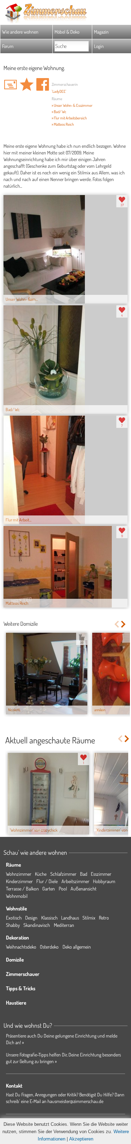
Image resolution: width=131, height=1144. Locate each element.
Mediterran (64, 925)
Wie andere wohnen (20, 32)
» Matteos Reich (63, 124)
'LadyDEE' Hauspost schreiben (10, 84)
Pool (63, 889)
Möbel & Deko (66, 32)
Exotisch (14, 918)
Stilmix (88, 918)
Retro (104, 918)
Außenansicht (83, 889)
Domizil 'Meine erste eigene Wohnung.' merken (27, 84)
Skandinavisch (36, 925)
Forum (8, 46)
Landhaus (70, 918)
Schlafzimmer (63, 874)
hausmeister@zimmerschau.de (75, 1101)
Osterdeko (49, 947)
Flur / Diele (47, 881)
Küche (40, 874)
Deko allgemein (77, 947)
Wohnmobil (17, 896)
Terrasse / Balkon (22, 889)
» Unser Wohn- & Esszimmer (72, 105)
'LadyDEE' (59, 91)
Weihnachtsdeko (21, 947)
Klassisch (49, 918)
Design (31, 918)
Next (124, 624)
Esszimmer (101, 874)
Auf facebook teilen (43, 84)
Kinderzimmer (19, 881)
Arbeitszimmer (75, 881)
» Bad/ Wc (59, 111)
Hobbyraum (104, 881)
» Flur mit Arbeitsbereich (69, 118)
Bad (83, 874)
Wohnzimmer (18, 874)
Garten (48, 889)
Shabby (13, 925)
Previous (116, 624)
